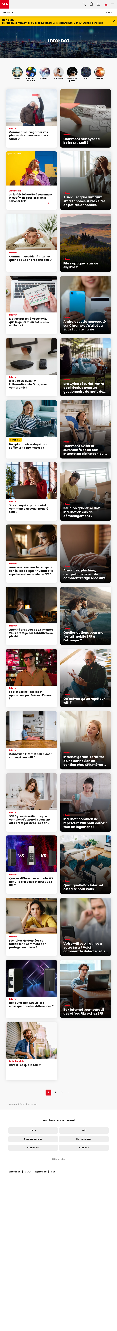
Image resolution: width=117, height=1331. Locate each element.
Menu (112, 4)
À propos (40, 1171)
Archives (14, 1171)
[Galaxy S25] (31, 180)
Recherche (84, 4)
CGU (28, 1171)
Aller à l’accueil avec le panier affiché (91, 4)
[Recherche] (84, 4)
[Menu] (113, 4)
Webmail (98, 4)
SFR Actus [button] (7, 12)
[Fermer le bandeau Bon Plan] (113, 21)
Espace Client (106, 4)
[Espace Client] (106, 4)
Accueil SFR (4, 4)
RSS (53, 1171)
